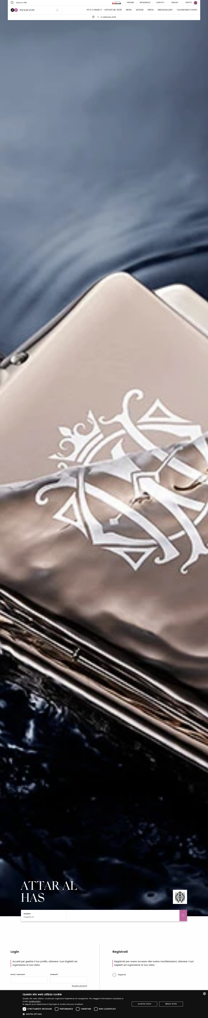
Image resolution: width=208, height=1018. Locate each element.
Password (53, 974)
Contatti (160, 3)
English (174, 2)
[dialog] (104, 1004)
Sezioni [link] (139, 9)
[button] (75, 1014)
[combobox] (204, 993)
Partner (130, 3)
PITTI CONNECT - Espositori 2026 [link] (104, 9)
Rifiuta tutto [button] (171, 1004)
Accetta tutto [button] (144, 1004)
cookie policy (35, 1001)
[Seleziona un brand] (57, 10)
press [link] (151, 9)
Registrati (122, 974)
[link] (190, 3)
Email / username (17, 974)
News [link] (129, 9)
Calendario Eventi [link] (187, 9)
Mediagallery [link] (165, 9)
